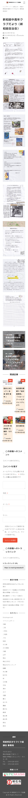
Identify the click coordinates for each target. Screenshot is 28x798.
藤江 (4, 699)
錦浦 (4, 712)
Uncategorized (8, 617)
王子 (4, 692)
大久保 (5, 645)
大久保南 (6, 648)
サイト (5, 515)
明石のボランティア (9, 665)
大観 (4, 651)
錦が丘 (5, 709)
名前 (5, 493)
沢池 (4, 685)
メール (6, 504)
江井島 (5, 682)
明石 (4, 658)
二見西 (5, 634)
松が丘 (5, 675)
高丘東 (5, 716)
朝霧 (4, 668)
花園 (4, 695)
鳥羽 (4, 726)
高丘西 (5, 719)
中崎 (4, 624)
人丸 (4, 638)
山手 (4, 655)
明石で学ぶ (6, 661)
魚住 (4, 723)
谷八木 (5, 702)
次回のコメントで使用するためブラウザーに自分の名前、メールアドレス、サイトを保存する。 (14, 530)
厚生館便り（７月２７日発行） (13, 596)
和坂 (6, 38)
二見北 (5, 631)
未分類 (5, 672)
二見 (4, 628)
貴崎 (4, 706)
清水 (4, 689)
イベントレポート (9, 621)
